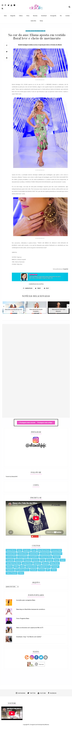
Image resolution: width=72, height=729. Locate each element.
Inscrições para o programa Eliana (25, 600)
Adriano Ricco (11, 550)
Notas (41, 21)
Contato (67, 15)
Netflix (16, 566)
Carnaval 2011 (22, 553)
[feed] (3, 8)
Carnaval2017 (33, 557)
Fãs (61, 15)
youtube (43, 693)
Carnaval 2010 (11, 553)
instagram (21, 693)
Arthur (19, 550)
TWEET (39, 288)
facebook (53, 693)
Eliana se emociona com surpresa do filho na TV (29, 627)
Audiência (27, 550)
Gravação (50, 560)
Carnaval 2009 (56, 550)
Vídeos (21, 15)
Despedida (10, 560)
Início (5, 15)
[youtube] (12, 5)
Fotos (27, 15)
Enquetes (27, 560)
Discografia (53, 15)
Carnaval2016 (22, 557)
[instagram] (3, 5)
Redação (34, 570)
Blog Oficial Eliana (44, 550)
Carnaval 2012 (34, 553)
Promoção (55, 566)
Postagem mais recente (27, 422)
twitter (32, 693)
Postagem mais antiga (45, 422)
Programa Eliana (39, 30)
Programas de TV (44, 566)
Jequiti (62, 560)
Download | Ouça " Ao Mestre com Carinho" (29, 637)
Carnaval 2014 (56, 553)
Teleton (53, 570)
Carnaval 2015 (11, 557)
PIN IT (47, 288)
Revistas (35, 15)
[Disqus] (36, 349)
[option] (13, 308)
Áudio (34, 550)
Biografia (12, 15)
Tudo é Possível (12, 573)
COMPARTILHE (28, 288)
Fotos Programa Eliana (22, 618)
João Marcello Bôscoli (13, 563)
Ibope (56, 560)
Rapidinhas (10, 570)
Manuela (45, 563)
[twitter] (9, 5)
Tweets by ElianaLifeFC (12, 476)
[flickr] (15, 5)
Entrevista (35, 560)
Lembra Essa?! (27, 563)
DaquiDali (28, 30)
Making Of (37, 563)
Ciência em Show (45, 557)
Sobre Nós (33, 21)
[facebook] (6, 5)
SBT (44, 30)
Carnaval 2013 (45, 553)
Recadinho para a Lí (22, 570)
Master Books (54, 563)
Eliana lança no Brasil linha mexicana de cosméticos (30, 609)
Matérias (9, 566)
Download (44, 15)
